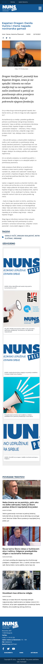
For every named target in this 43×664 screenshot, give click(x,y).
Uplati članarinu (23, 2)
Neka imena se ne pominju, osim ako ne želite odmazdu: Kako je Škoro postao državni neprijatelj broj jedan (20, 504)
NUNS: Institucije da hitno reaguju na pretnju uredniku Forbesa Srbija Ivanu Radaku (21, 373)
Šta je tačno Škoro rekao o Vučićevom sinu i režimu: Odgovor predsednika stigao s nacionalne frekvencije (20, 551)
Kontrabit (23, 662)
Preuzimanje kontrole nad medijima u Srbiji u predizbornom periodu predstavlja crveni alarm (18, 415)
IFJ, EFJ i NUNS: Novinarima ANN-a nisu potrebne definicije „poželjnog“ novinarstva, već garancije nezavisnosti (19, 330)
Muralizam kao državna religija (17, 593)
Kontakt (4, 2)
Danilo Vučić (10, 236)
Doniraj (13, 2)
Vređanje (18, 238)
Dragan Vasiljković (25, 236)
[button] (38, 8)
